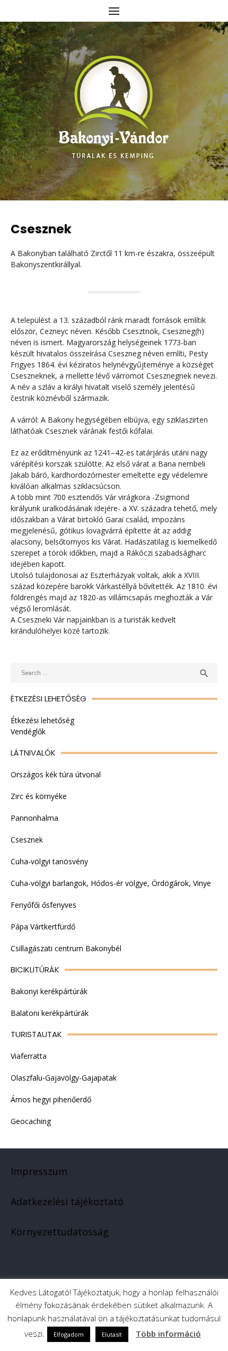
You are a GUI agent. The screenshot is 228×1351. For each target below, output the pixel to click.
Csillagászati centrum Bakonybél (66, 948)
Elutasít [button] (112, 1334)
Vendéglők (28, 731)
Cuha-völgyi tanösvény (49, 861)
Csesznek (27, 840)
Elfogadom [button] (69, 1334)
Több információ (168, 1333)
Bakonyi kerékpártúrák (49, 991)
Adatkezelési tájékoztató (67, 1201)
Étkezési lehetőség (42, 720)
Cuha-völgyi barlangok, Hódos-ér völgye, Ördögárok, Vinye (111, 883)
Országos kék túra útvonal (56, 774)
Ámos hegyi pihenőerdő (51, 1099)
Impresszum (39, 1171)
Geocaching (31, 1121)
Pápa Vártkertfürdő (43, 927)
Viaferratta (29, 1056)
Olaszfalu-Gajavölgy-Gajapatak (64, 1078)
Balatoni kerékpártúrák (50, 1013)
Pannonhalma (34, 818)
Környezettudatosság (60, 1231)
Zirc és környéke (39, 796)
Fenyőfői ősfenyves (43, 905)
